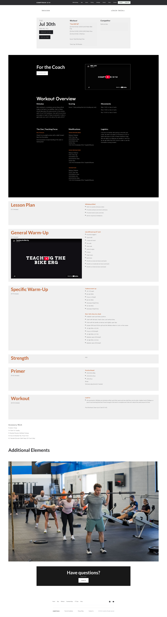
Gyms (86, 2)
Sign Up (127, 2)
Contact (115, 2)
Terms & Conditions (68, 611)
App (82, 2)
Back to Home (46, 10)
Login (120, 2)
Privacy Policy (81, 611)
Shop (109, 2)
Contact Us (83, 580)
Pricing (92, 2)
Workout (62, 601)
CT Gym (76, 601)
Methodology (75, 2)
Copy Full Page (45, 37)
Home (54, 601)
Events (104, 2)
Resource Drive (42, 73)
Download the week (46, 32)
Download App (69, 601)
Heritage (98, 2)
